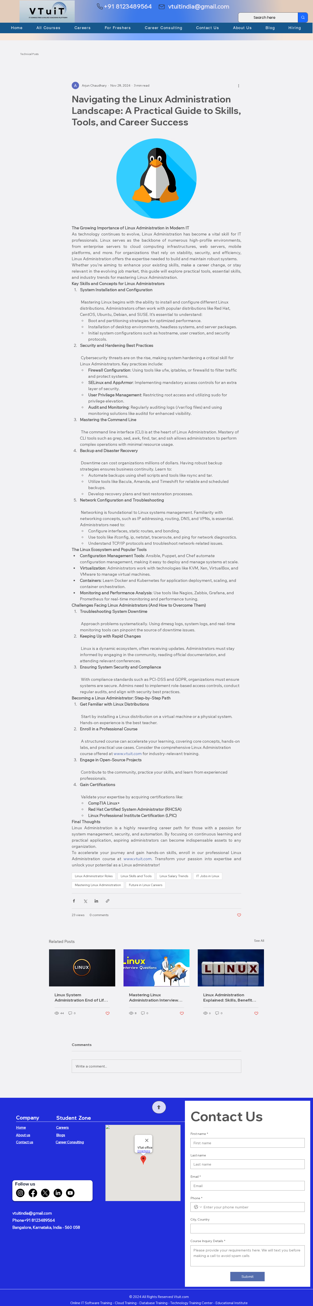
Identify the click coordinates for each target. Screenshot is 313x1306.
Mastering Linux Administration (98, 885)
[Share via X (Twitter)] (85, 901)
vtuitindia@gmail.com (198, 6)
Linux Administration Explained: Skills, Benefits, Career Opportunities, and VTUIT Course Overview (229, 997)
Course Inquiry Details (207, 1241)
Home (21, 1127)
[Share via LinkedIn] (96, 901)
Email (195, 1177)
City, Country (200, 1219)
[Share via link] (107, 901)
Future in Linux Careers (145, 885)
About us (23, 1135)
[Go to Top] (159, 1107)
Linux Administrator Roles (94, 876)
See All (259, 941)
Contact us (24, 1142)
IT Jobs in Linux (207, 876)
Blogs (60, 1135)
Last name (198, 1155)
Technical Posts (29, 54)
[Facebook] (33, 1193)
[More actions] (238, 85)
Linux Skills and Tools (136, 876)
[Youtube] (70, 1193)
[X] (45, 1193)
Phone (196, 1198)
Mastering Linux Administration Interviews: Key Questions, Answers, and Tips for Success (155, 997)
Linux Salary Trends (173, 876)
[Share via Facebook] (74, 901)
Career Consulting (70, 1142)
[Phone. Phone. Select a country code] (198, 1207)
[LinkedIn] (58, 1193)
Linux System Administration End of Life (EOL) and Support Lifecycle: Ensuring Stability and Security (82, 997)
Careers (62, 1127)
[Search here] (303, 17)
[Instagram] (20, 1193)
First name (199, 1134)
